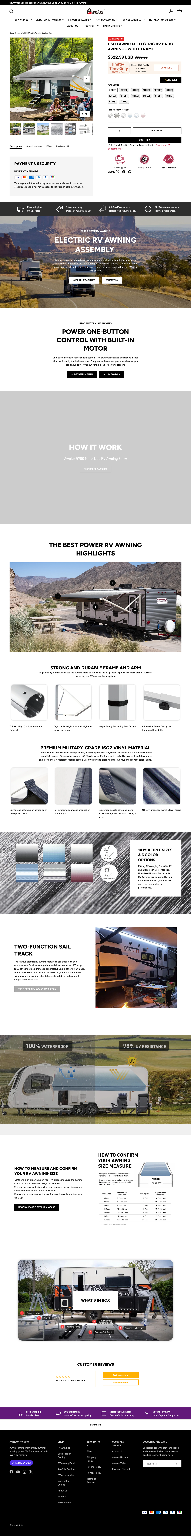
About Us (72, 25)
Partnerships (111, 25)
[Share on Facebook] (124, 172)
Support (91, 25)
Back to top (95, 1424)
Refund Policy (94, 1466)
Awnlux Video (119, 1463)
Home (12, 33)
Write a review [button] (120, 1375)
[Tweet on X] (118, 172)
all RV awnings (111, 374)
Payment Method (121, 1469)
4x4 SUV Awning (105, 19)
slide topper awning (82, 374)
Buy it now (144, 140)
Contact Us (118, 1451)
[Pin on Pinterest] (130, 172)
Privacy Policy (94, 1472)
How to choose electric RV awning (36, 1207)
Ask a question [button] (120, 1382)
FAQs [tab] (49, 146)
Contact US (112, 280)
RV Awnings (21, 19)
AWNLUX (19, 1525)
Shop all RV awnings (84, 280)
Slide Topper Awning (48, 19)
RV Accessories (132, 19)
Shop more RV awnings (95, 469)
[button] (179, 11)
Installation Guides (161, 19)
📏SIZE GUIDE (170, 80)
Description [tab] (16, 146)
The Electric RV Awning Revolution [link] (37, 989)
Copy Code (166, 67)
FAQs (89, 1451)
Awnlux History (120, 1457)
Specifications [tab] (34, 146)
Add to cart (157, 130)
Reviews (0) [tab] (62, 146)
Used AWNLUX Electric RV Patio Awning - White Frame (35, 33)
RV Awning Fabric (78, 19)
